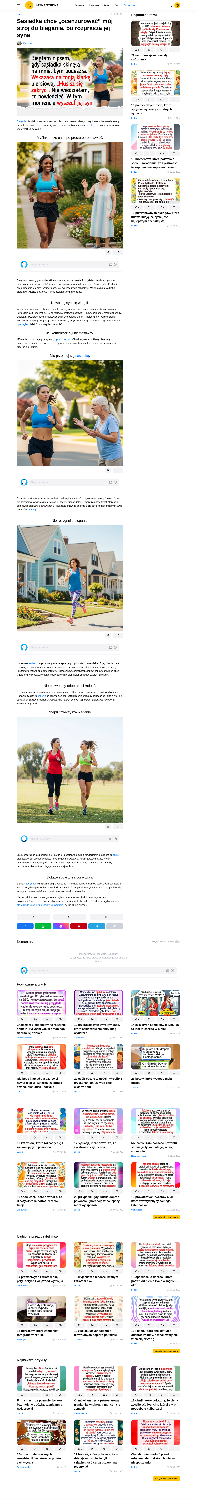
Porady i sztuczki (24, 1037)
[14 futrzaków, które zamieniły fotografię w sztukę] (41, 1309)
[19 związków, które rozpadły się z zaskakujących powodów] (41, 1121)
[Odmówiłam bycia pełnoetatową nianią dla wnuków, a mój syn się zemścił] (98, 1379)
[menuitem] (80, 5)
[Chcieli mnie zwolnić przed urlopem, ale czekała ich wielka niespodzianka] (155, 1432)
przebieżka (92, 125)
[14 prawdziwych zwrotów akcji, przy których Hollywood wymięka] (41, 1255)
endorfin (41, 696)
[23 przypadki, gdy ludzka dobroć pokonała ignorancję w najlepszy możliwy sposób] (98, 1175)
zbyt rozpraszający (63, 339)
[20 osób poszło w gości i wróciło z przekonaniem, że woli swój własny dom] (98, 1057)
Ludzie (20, 14)
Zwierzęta (135, 1087)
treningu (33, 509)
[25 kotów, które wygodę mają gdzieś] (155, 1057)
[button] (33, 917)
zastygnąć (31, 883)
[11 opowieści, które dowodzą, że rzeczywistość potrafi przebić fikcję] (41, 1175)
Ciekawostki (79, 1037)
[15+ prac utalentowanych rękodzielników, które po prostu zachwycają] (41, 1432)
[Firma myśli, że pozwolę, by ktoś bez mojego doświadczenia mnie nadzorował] (41, 1379)
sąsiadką (82, 356)
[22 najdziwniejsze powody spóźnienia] (155, 33)
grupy (116, 855)
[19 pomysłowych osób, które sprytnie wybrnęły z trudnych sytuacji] (155, 83)
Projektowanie (23, 1467)
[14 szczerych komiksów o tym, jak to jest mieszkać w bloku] (155, 1003)
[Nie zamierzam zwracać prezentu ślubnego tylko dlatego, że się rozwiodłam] (155, 1121)
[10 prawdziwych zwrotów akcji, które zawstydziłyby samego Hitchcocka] (155, 1175)
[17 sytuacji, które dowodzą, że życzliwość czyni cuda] (98, 1121)
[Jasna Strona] (42, 5)
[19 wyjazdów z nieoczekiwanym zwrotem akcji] (98, 1255)
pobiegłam (23, 324)
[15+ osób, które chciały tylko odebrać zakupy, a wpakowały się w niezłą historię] (155, 1309)
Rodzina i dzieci (138, 1156)
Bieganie (21, 121)
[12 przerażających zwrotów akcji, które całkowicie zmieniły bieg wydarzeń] (98, 1003)
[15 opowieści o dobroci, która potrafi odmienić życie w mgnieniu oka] (155, 1255)
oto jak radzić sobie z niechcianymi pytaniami (40, 905)
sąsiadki (33, 663)
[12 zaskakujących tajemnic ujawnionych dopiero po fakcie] (98, 1309)
